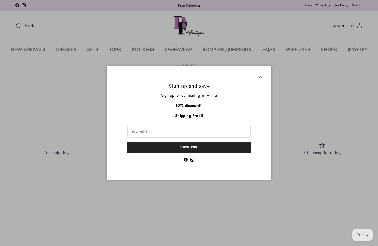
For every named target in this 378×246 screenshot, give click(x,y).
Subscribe (189, 147)
